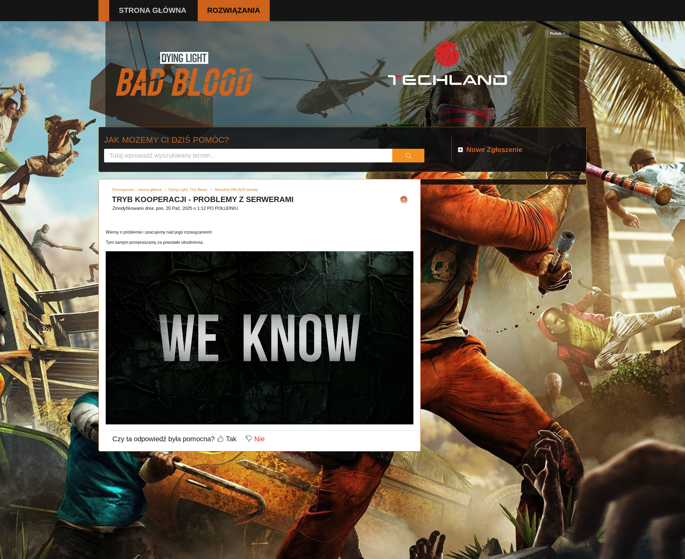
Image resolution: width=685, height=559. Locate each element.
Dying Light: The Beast (188, 189)
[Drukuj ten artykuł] (404, 199)
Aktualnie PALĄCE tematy (236, 189)
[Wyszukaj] (408, 155)
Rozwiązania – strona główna (137, 189)
